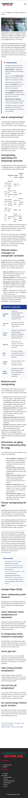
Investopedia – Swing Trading (13, 561)
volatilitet (24, 143)
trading (12, 466)
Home (2, 12)
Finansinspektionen (6, 552)
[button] (25, 4)
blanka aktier (15, 148)
